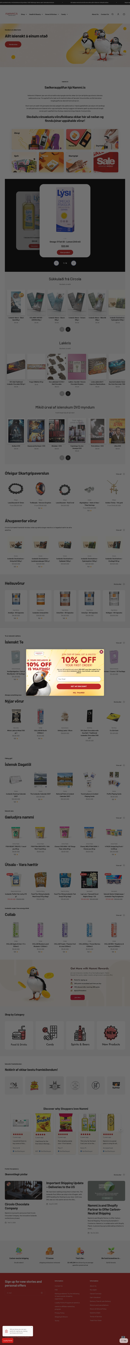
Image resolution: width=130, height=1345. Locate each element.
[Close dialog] (101, 652)
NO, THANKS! (78, 692)
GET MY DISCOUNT (79, 686)
